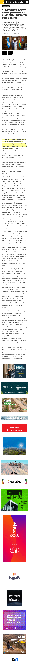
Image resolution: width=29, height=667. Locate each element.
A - (10, 52)
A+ (4, 52)
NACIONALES (6, 6)
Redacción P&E (16, 33)
